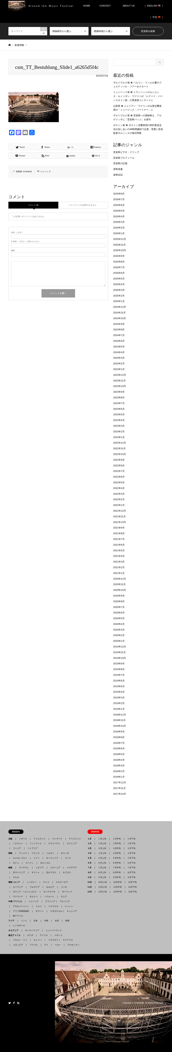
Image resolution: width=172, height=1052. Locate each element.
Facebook (14, 1003)
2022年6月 (119, 476)
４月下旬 (131, 853)
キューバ (38, 940)
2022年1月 (119, 505)
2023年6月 (119, 409)
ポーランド (67, 892)
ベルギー (50, 853)
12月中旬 (117, 892)
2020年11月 (119, 584)
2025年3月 (119, 290)
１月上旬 (102, 839)
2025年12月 (119, 239)
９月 (91, 877)
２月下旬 (131, 843)
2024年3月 (119, 357)
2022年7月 (119, 471)
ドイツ (37, 858)
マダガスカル (55, 911)
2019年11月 (119, 652)
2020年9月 (119, 595)
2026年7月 (119, 199)
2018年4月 (119, 760)
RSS (18, 1003)
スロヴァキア (62, 882)
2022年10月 (119, 454)
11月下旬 (132, 887)
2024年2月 (119, 363)
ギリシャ (36, 872)
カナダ (30, 935)
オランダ (65, 853)
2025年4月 (119, 284)
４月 (91, 853)
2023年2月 (119, 431)
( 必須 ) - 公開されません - (26, 241)
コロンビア (18, 945)
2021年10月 (119, 522)
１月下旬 (131, 839)
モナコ (16, 863)
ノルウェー (18, 843)
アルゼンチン (72, 945)
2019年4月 (119, 692)
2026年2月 (119, 227)
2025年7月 (119, 267)
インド (24, 920)
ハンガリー (32, 882)
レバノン (69, 906)
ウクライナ (18, 896)
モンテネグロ (49, 892)
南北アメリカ (15, 935)
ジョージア (34, 901)
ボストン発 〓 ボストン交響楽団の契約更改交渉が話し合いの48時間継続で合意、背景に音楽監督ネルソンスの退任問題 (138, 129)
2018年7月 (119, 743)
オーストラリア (32, 930)
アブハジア (49, 901)
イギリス (23, 839)
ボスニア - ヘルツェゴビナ (25, 892)
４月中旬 (117, 853)
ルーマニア (18, 887)
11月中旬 (117, 887)
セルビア (50, 887)
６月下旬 (131, 863)
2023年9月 (119, 391)
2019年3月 (119, 697)
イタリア (40, 867)
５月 (91, 858)
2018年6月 (119, 748)
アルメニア (65, 901)
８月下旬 (131, 872)
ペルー (58, 945)
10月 (91, 882)
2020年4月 (119, 624)
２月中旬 (117, 843)
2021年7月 (119, 539)
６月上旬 (102, 863)
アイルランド (40, 839)
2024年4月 (119, 352)
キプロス (67, 872)
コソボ (64, 887)
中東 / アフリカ (16, 901)
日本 (36, 920)
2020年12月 (119, 578)
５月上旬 (102, 858)
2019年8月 (119, 669)
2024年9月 (119, 324)
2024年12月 (119, 307)
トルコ (39, 906)
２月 (91, 843)
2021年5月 (119, 550)
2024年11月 (119, 312)
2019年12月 (119, 646)
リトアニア (33, 848)
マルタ (16, 877)
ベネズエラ (52, 940)
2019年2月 (119, 703)
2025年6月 (119, 273)
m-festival (27, 171)
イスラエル (53, 906)
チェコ (46, 882)
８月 (91, 872)
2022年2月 (119, 499)
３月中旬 (117, 848)
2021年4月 (119, 556)
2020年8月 (119, 601)
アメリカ (44, 935)
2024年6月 (119, 341)
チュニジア (72, 911)
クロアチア (72, 867)
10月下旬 (132, 882)
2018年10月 (119, 726)
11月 (91, 887)
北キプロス (51, 872)
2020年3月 (119, 629)
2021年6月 (119, 544)
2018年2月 (119, 771)
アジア (12, 920)
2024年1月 (119, 369)
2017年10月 (119, 794)
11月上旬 (102, 887)
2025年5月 (119, 278)
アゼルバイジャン (21, 906)
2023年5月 (119, 414)
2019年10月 (119, 658)
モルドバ (34, 896)
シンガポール (19, 925)
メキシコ (58, 935)
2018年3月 (119, 765)
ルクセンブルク (20, 858)
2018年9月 (119, 731)
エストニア (72, 843)
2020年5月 (119, 618)
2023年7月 (119, 403)
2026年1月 (119, 233)
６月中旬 (117, 863)
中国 (46, 920)
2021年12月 (119, 510)
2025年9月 (119, 256)
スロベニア (55, 867)
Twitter (9, 1003)
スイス (68, 858)
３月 (91, 848)
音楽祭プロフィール (123, 157)
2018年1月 (119, 776)
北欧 (11, 839)
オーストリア (52, 858)
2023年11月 (119, 380)
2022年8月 (119, 465)
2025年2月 (119, 295)
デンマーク (57, 839)
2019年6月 (119, 680)
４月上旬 (102, 853)
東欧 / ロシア (15, 882)
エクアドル (67, 940)
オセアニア (14, 930)
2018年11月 (119, 720)
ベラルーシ (49, 896)
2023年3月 (119, 425)
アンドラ (22, 853)
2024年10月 (119, 318)
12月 (91, 892)
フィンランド (36, 843)
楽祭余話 (118, 174)
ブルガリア (35, 887)
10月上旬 (102, 882)
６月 (91, 863)
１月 (91, 839)
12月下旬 (132, 892)
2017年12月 (119, 782)
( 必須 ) (17, 232)
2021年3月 (119, 561)
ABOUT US (130, 5)
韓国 (67, 920)
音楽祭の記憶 (120, 163)
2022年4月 (119, 488)
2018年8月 (119, 737)
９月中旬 (117, 877)
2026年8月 (119, 193)
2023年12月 (119, 375)
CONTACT (105, 5)
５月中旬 (117, 858)
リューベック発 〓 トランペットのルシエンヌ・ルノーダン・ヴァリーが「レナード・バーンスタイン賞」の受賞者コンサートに (138, 96)
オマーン (40, 911)
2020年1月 (119, 641)
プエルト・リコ (20, 940)
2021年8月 (119, 533)
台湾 (57, 920)
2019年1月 (119, 709)
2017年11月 (119, 788)
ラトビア (17, 848)
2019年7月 (119, 675)
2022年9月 (119, 459)
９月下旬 (131, 877)
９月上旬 (102, 877)
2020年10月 (119, 590)
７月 (91, 867)
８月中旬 (117, 872)
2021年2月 (119, 567)
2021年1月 (119, 573)
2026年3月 (119, 222)
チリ (46, 945)
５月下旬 (131, 858)
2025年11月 (119, 244)
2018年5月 (119, 754)
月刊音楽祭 (139, 1003)
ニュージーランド (54, 930)
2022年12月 (119, 442)
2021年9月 (119, 527)
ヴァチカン (24, 867)
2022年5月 (119, 482)
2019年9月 (119, 663)
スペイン (30, 863)
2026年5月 (119, 210)
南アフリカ (18, 916)
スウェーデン (54, 843)
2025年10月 (119, 250)
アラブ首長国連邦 (21, 911)
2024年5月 (119, 346)
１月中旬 (117, 839)
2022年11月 (119, 448)
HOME (86, 5)
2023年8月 (119, 397)
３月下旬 (131, 848)
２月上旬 (102, 843)
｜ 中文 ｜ (156, 17)
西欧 (11, 853)
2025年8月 (119, 261)
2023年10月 (119, 386)
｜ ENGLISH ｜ (154, 5)
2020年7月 (119, 607)
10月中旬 (117, 882)
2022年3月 (119, 493)
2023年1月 (119, 437)
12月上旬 (102, 892)
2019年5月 (119, 686)
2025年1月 (119, 301)
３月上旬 (102, 848)
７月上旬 (102, 867)
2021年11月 (119, 516)
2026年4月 (119, 216)
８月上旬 (102, 872)
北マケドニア (19, 872)
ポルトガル (45, 863)
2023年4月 (119, 420)
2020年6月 (119, 612)
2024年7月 (119, 335)
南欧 (11, 867)
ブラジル (34, 945)
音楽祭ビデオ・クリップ (126, 152)
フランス (36, 853)
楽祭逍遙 (118, 169)
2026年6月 (119, 205)
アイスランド (74, 839)
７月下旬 (131, 867)
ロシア (64, 896)
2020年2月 (119, 635)
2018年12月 (119, 714)
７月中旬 (117, 867)
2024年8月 (119, 329)
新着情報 (19, 45)
